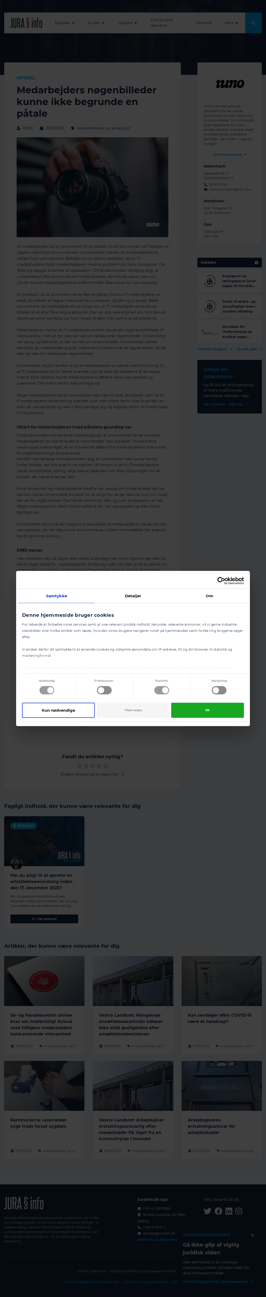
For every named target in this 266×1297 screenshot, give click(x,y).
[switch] (104, 690)
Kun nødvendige (58, 710)
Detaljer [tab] (133, 595)
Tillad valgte (133, 710)
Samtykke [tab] (56, 595)
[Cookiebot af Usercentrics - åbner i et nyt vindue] (221, 581)
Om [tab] (209, 595)
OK (207, 710)
